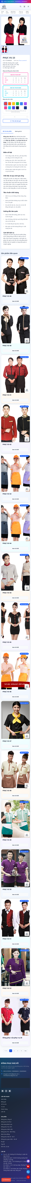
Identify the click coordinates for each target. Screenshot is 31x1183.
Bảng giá (3, 1101)
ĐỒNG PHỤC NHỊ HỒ (10, 1063)
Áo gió (2, 1141)
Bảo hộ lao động (5, 1134)
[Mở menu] (28, 6)
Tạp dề (3, 1144)
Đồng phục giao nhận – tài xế (9, 1139)
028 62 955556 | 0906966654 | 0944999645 (14, 1071)
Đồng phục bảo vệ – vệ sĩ (7, 1136)
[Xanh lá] (17, 103)
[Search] (20, 6)
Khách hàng (4, 1109)
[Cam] (9, 103)
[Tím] (25, 103)
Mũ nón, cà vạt (5, 1146)
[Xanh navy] (25, 107)
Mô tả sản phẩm (7, 131)
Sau (26, 1050)
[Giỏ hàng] (24, 6)
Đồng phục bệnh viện (7, 1129)
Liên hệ (3, 1111)
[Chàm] (13, 107)
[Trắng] (21, 107)
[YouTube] (9, 1091)
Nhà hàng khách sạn (13, 12)
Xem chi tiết (15, 301)
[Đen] (17, 107)
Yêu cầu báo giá (16, 121)
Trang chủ (2, 12)
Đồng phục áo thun (6, 1122)
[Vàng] (13, 103)
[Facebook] (2, 1091)
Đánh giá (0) (18, 131)
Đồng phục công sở (6, 1119)
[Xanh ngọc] (9, 107)
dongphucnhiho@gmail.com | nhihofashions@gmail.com (11, 1074)
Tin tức (3, 1106)
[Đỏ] (5, 103)
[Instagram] (6, 1091)
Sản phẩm (7, 12)
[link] (15, 280)
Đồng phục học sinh (6, 1126)
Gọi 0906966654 (6, 1179)
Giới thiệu (3, 1099)
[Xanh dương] (21, 103)
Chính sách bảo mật (21, 1180)
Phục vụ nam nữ (21, 12)
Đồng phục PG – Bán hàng (8, 1131)
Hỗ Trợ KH (3, 1104)
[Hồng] (5, 107)
